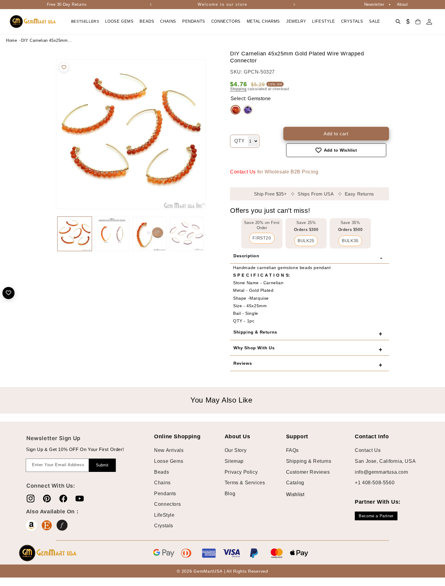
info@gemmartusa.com (381, 472)
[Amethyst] (247, 110)
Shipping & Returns (308, 461)
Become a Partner (376, 516)
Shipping (238, 89)
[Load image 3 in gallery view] (149, 234)
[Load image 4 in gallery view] (187, 234)
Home (11, 40)
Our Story (235, 450)
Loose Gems (168, 461)
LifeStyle (164, 515)
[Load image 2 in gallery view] (112, 234)
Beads (161, 472)
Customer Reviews (308, 472)
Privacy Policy (241, 472)
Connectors (167, 504)
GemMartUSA (207, 571)
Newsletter (374, 4)
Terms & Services (245, 482)
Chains (162, 482)
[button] (119, 21)
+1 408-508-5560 (374, 482)
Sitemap (234, 461)
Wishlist (290, 494)
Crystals (163, 525)
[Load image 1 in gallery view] (75, 234)
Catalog (295, 482)
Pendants (165, 493)
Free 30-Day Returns (67, 4)
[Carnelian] (235, 110)
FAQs (292, 450)
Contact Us (243, 171)
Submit (102, 465)
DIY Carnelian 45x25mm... (36, 40)
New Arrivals (168, 450)
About (402, 4)
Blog (230, 493)
